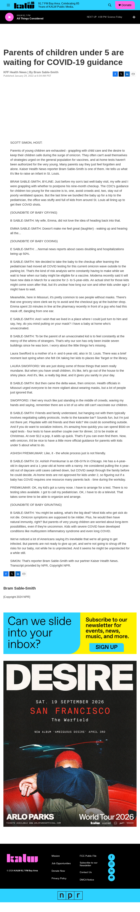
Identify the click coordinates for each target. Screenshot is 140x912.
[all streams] (135, 17)
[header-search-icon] (110, 5)
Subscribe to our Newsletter (88, 864)
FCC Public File (88, 856)
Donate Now (58, 871)
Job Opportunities (61, 863)
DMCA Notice (87, 879)
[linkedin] (111, 871)
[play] (9, 17)
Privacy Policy (59, 878)
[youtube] (111, 877)
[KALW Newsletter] (70, 633)
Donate (126, 5)
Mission (56, 856)
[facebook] (111, 857)
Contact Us (86, 872)
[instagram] (111, 864)
